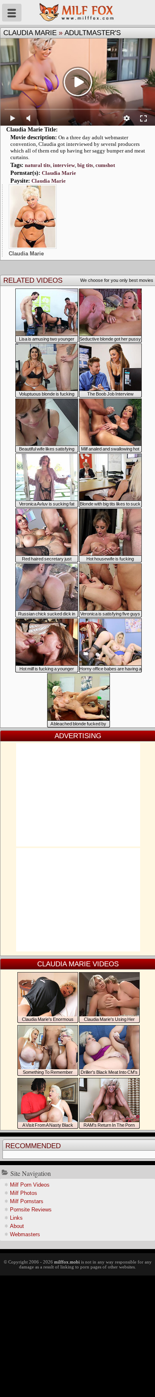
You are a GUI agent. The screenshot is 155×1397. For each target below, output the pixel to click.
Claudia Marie (30, 33)
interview (64, 165)
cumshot (105, 165)
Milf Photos (23, 1193)
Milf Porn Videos (30, 1185)
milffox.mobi (67, 1261)
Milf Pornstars (26, 1201)
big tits (85, 165)
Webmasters (25, 1234)
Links (16, 1218)
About (17, 1226)
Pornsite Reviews (31, 1209)
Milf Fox (77, 12)
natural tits (37, 165)
